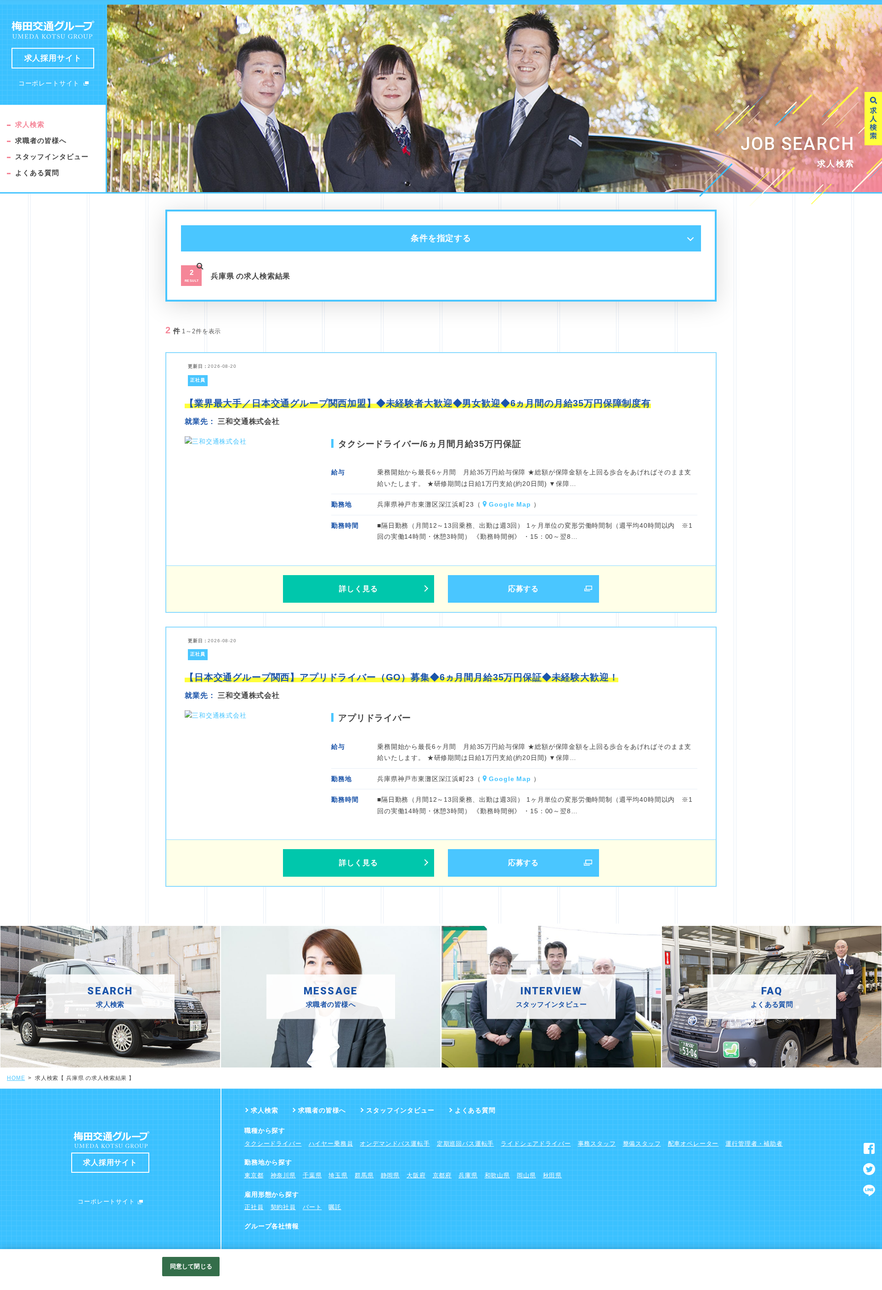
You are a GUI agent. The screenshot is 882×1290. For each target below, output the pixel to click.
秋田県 (552, 1175)
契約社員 (283, 1207)
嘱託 (334, 1207)
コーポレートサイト (49, 83)
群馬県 (364, 1175)
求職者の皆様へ (41, 140)
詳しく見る (358, 589)
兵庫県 (468, 1175)
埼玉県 (338, 1175)
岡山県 (526, 1175)
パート (312, 1207)
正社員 (254, 1207)
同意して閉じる (191, 1266)
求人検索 (30, 124)
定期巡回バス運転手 (465, 1143)
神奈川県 (283, 1175)
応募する (523, 589)
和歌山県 (497, 1175)
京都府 (442, 1175)
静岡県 (390, 1175)
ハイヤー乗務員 (331, 1143)
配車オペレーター (693, 1143)
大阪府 (416, 1175)
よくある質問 (37, 173)
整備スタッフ (642, 1143)
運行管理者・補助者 (754, 1143)
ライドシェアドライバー (536, 1143)
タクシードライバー (273, 1143)
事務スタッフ (597, 1143)
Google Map (510, 504)
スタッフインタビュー (52, 156)
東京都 (254, 1175)
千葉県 (312, 1175)
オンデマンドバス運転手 (395, 1143)
